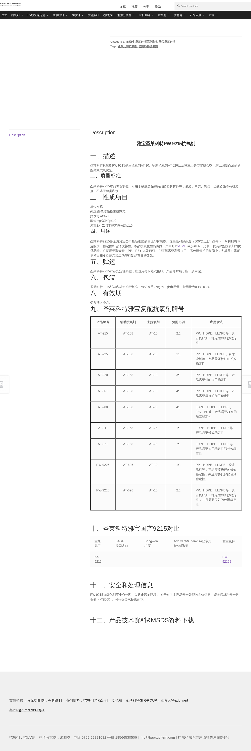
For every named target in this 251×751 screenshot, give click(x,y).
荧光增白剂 (36, 700)
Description (17, 135)
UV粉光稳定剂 (36, 15)
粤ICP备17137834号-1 (27, 710)
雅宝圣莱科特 (167, 41)
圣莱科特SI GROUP (141, 700)
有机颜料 (144, 15)
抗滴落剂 (93, 15)
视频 (134, 6)
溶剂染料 (73, 700)
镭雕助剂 (58, 15)
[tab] (44, 135)
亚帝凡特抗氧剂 (127, 46)
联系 (158, 6)
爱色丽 (178, 15)
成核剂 (76, 15)
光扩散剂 (108, 15)
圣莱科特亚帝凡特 (146, 41)
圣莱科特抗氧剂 (148, 46)
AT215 (182, 246)
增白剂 (162, 15)
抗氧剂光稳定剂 (95, 700)
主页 (4, 15)
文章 (123, 6)
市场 (211, 15)
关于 (146, 6)
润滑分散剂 (124, 15)
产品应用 (195, 15)
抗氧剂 (15, 15)
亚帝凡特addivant (174, 700)
